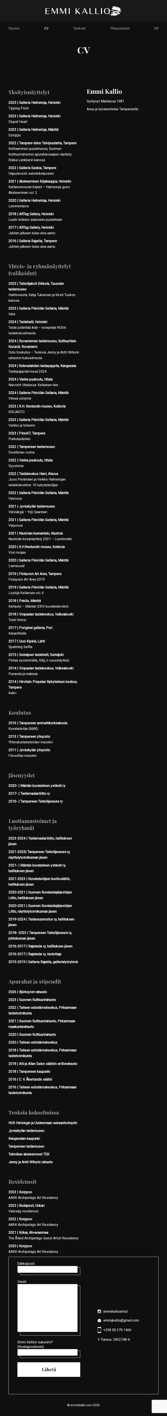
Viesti (21, 1282)
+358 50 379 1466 (117, 1330)
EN (156, 28)
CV (46, 28)
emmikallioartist (115, 1311)
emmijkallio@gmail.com (121, 1320)
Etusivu (14, 28)
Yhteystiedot (120, 28)
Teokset (79, 28)
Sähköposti (26, 1264)
